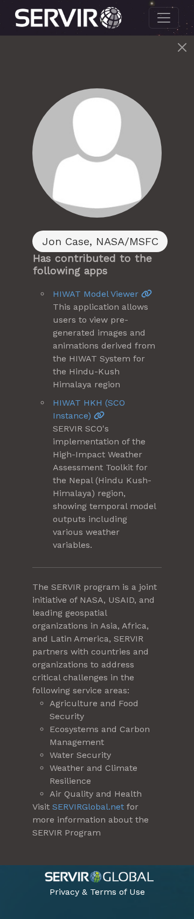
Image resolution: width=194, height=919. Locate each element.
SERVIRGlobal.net (88, 807)
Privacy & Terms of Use (97, 892)
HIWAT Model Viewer (97, 294)
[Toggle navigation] (164, 18)
